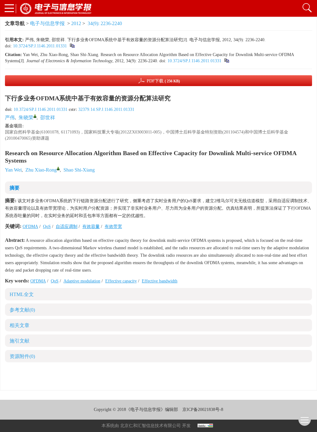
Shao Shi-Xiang (79, 169)
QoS (47, 226)
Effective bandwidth (159, 281)
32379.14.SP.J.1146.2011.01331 (106, 109)
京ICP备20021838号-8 (202, 409)
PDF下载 (163, 81)
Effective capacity (121, 281)
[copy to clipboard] (226, 61)
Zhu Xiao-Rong (41, 169)
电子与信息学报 (47, 23)
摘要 (15, 187)
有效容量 (91, 226)
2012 (76, 23)
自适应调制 (66, 226)
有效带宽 (113, 226)
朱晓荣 (26, 117)
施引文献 (19, 340)
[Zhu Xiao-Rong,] (58, 168)
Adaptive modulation (81, 281)
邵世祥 (47, 117)
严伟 (10, 117)
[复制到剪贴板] (72, 46)
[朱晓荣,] (35, 116)
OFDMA (30, 226)
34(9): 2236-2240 (105, 23)
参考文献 (22, 309)
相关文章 (19, 325)
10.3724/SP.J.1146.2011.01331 (40, 46)
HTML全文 (22, 294)
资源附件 (22, 356)
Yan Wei (13, 169)
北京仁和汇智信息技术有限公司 (150, 425)
